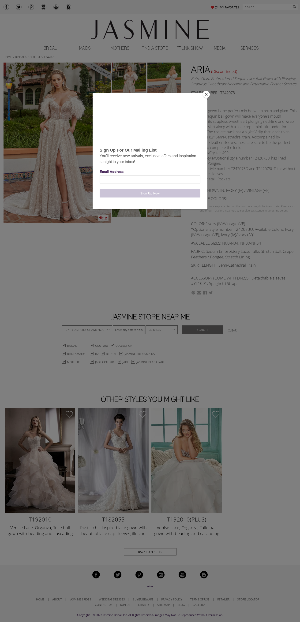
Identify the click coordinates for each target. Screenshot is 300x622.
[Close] (206, 94)
